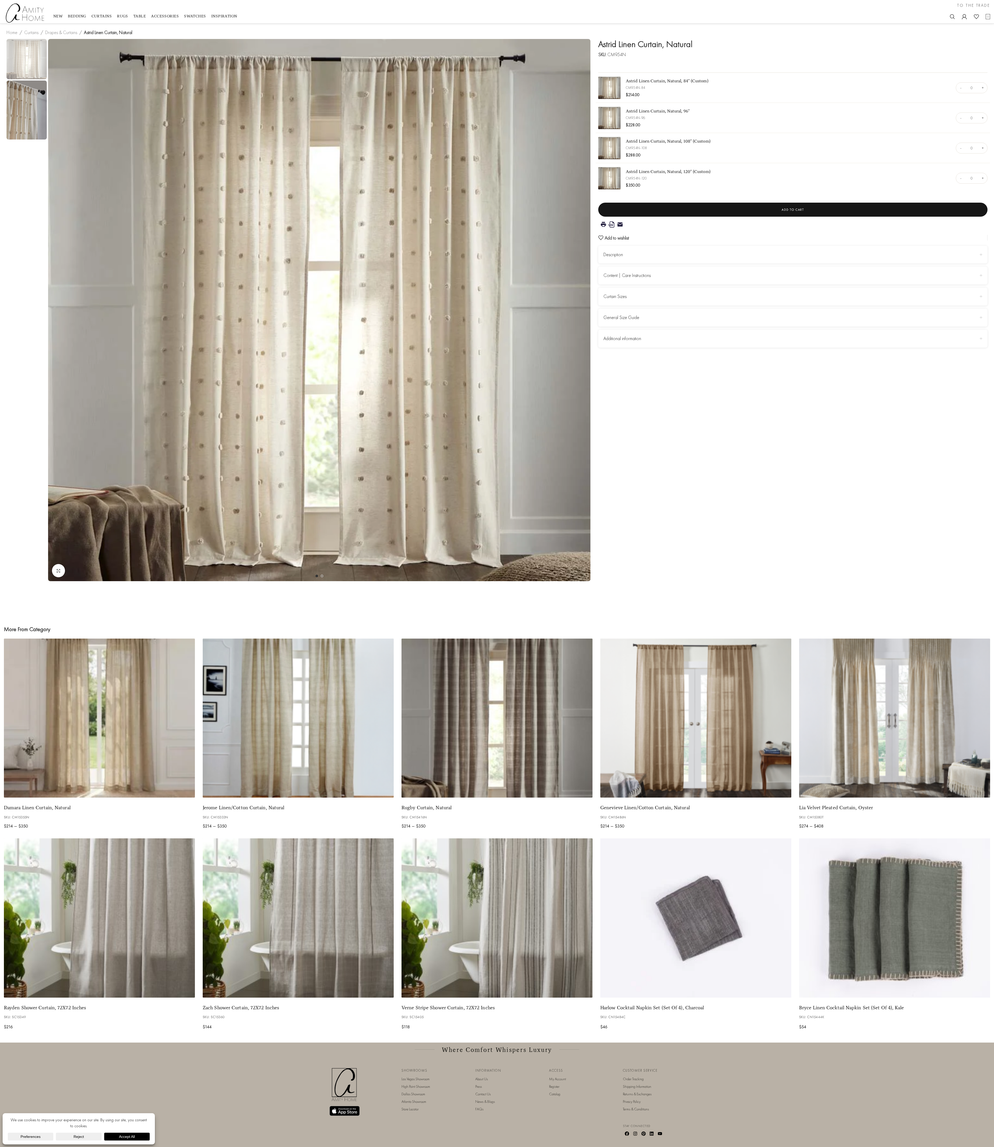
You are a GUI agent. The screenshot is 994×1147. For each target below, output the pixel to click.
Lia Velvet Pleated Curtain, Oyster (836, 807)
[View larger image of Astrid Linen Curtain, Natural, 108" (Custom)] (609, 148)
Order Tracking (633, 1079)
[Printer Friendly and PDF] (793, 224)
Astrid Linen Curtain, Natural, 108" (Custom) (668, 141)
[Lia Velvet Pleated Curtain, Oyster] (894, 718)
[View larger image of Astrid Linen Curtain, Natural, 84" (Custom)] (609, 88)
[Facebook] (627, 1133)
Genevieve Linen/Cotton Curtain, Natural (645, 807)
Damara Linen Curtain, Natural (37, 807)
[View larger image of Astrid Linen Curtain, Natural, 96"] (609, 118)
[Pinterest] (643, 1133)
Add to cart (793, 210)
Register (554, 1086)
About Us (481, 1079)
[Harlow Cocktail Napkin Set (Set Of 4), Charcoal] (695, 918)
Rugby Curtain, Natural (426, 807)
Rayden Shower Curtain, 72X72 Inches (45, 1007)
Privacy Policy (632, 1101)
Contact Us (483, 1094)
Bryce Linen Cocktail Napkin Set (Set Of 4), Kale (851, 1007)
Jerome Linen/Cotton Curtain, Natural (243, 807)
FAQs (479, 1109)
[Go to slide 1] (316, 576)
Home (11, 32)
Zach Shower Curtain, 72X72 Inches (241, 1007)
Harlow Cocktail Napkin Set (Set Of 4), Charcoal (652, 1007)
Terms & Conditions (636, 1109)
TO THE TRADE (973, 5)
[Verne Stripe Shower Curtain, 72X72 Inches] (497, 918)
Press (478, 1086)
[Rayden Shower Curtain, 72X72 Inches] (99, 918)
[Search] (952, 16)
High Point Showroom (415, 1086)
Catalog (554, 1094)
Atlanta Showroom (413, 1101)
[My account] (964, 16)
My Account (557, 1079)
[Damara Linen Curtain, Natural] (99, 718)
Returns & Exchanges (637, 1094)
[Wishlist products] (976, 16)
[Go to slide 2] (322, 576)
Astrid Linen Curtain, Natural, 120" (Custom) (668, 171)
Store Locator (410, 1109)
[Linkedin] (652, 1133)
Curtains (31, 32)
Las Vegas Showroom (415, 1079)
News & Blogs (485, 1101)
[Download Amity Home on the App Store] (345, 1111)
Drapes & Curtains (61, 32)
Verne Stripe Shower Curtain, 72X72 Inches (448, 1007)
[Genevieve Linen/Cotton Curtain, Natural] (695, 718)
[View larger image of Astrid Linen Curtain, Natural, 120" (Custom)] (609, 178)
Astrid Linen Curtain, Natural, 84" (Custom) (667, 80)
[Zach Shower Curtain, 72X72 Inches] (298, 918)
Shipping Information (637, 1086)
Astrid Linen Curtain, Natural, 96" (658, 111)
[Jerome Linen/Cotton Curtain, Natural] (298, 718)
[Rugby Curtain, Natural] (497, 718)
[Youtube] (660, 1133)
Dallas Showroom (413, 1094)
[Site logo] (26, 13)
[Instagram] (635, 1133)
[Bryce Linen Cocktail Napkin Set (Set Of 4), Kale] (894, 918)
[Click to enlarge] (58, 570)
